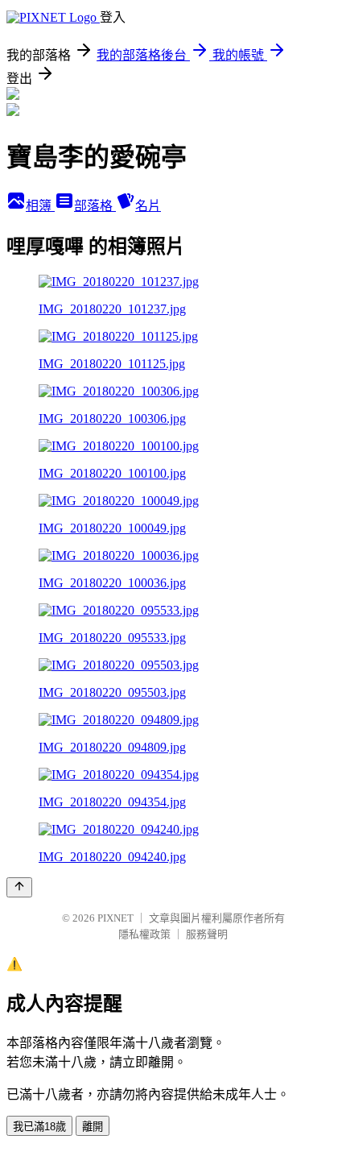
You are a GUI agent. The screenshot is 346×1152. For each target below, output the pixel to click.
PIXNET (115, 918)
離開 (92, 1127)
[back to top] (19, 887)
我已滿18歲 (39, 1127)
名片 (148, 206)
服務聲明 (207, 934)
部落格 (95, 206)
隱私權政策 (144, 934)
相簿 (40, 206)
